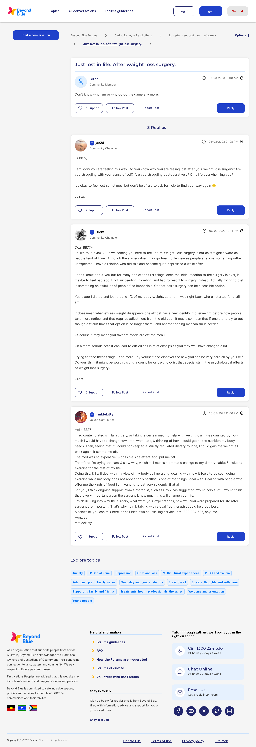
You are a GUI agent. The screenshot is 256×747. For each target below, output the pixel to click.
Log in (184, 11)
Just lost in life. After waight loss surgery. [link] (112, 44)
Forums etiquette (110, 668)
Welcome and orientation (206, 591)
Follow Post (120, 108)
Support (237, 11)
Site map (221, 741)
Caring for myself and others (133, 35)
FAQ (99, 651)
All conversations (82, 11)
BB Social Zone (99, 573)
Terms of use (161, 741)
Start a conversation (36, 35)
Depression (123, 573)
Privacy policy (193, 741)
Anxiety (77, 573)
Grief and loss (147, 573)
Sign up (211, 11)
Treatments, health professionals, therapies (151, 591)
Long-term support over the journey (192, 35)
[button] (80, 108)
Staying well (177, 582)
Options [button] (240, 35)
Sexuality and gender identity (142, 582)
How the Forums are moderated (121, 659)
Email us (197, 689)
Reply (230, 108)
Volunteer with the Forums (117, 677)
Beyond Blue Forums (25, 11)
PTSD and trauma (217, 573)
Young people (82, 600)
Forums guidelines (119, 11)
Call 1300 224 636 (205, 648)
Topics (54, 11)
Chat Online (200, 669)
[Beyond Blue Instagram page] (204, 719)
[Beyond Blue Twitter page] (216, 719)
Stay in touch (99, 719)
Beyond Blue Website (25, 638)
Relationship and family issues (94, 582)
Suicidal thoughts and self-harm (215, 582)
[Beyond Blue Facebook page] (178, 719)
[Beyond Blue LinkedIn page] (229, 719)
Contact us (132, 741)
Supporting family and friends (93, 591)
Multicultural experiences (181, 573)
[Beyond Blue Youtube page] (191, 719)
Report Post (151, 108)
